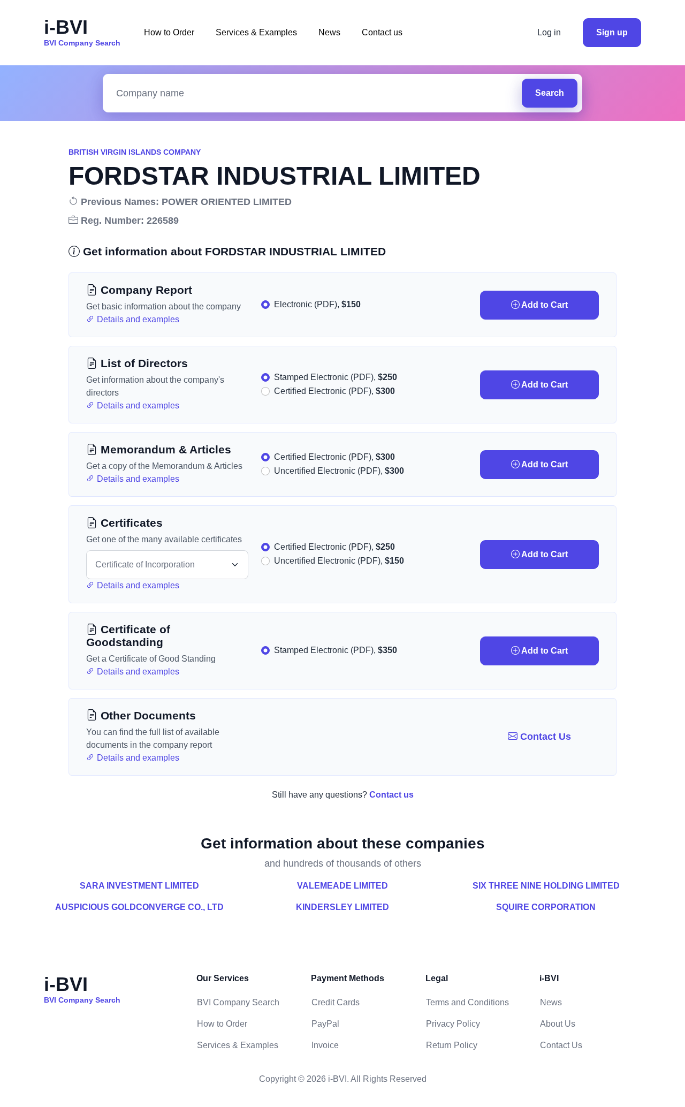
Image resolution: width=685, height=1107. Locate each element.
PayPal (325, 1023)
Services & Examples (256, 32)
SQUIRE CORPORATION (546, 907)
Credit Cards (335, 1002)
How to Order (169, 32)
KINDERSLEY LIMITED (342, 907)
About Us (557, 1023)
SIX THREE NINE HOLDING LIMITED (546, 885)
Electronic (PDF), (317, 304)
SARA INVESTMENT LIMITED (139, 885)
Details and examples (137, 319)
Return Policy (451, 1045)
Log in (549, 32)
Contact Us (544, 736)
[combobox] (315, 93)
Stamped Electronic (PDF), (335, 377)
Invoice (325, 1045)
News (329, 32)
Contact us (382, 32)
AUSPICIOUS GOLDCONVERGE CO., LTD (139, 907)
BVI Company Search (238, 1002)
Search (549, 92)
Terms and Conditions (467, 1002)
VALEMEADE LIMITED (342, 885)
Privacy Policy (453, 1023)
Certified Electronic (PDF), (334, 391)
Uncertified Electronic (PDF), (339, 470)
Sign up (612, 32)
